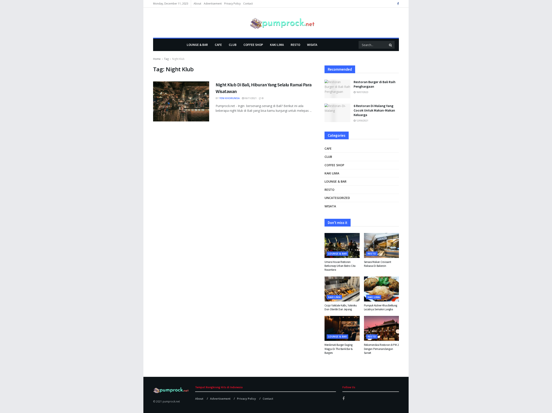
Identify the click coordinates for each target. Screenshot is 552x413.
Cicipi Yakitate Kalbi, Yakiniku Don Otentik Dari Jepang (341, 307)
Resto (295, 45)
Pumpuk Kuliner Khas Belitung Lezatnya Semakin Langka (380, 307)
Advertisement (213, 3)
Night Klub (178, 59)
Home (157, 59)
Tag (166, 59)
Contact (248, 3)
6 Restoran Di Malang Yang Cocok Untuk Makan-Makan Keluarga (374, 110)
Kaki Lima (277, 45)
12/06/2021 (362, 120)
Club (233, 45)
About (197, 3)
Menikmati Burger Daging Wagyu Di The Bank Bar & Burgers (339, 348)
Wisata (312, 45)
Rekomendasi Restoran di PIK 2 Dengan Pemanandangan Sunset (381, 348)
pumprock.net (171, 401)
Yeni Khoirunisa (229, 98)
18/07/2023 (362, 92)
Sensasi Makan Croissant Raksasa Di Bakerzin (377, 264)
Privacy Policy (232, 3)
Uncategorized (337, 198)
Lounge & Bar (197, 45)
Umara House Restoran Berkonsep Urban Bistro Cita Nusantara (340, 266)
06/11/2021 (250, 98)
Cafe (218, 45)
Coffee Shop (253, 45)
